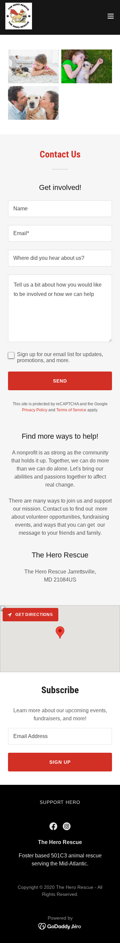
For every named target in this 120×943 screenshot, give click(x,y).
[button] (110, 16)
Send (60, 381)
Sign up (60, 762)
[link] (18, 16)
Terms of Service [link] (71, 410)
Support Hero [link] (60, 802)
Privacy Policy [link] (34, 410)
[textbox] (60, 208)
